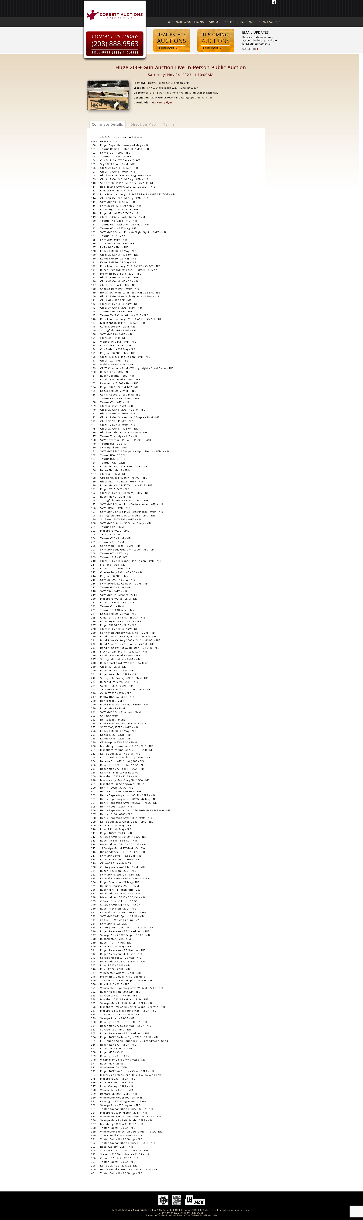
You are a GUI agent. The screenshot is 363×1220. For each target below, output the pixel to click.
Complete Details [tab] (107, 124)
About (214, 22)
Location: (140, 87)
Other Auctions (239, 22)
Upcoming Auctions (186, 22)
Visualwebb (162, 1215)
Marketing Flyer (162, 102)
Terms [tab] (169, 124)
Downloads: (141, 102)
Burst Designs (192, 1215)
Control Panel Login (208, 1215)
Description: (142, 97)
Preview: (139, 82)
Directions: (141, 92)
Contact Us (270, 22)
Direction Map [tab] (143, 124)
